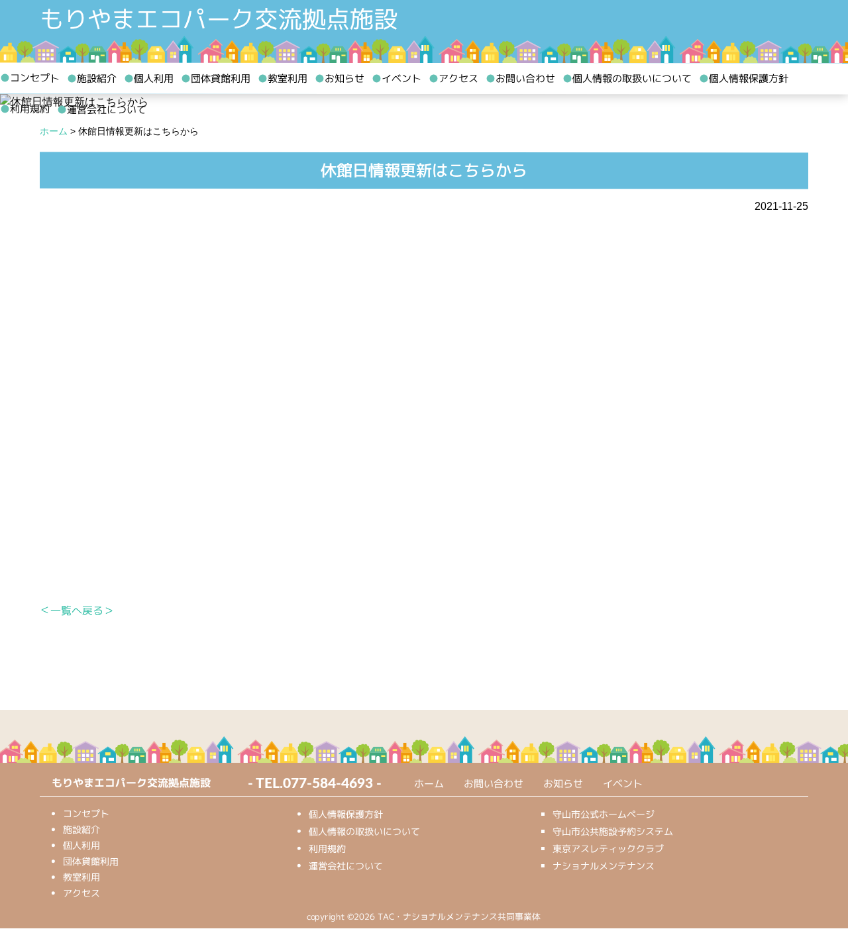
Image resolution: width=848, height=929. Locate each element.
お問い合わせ (520, 78)
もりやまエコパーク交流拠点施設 (219, 19)
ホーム (429, 784)
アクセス (453, 78)
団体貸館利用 (215, 78)
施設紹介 (92, 78)
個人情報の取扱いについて (627, 78)
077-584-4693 (328, 784)
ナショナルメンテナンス (604, 865)
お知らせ (339, 78)
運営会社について (101, 110)
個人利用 (149, 78)
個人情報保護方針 (743, 78)
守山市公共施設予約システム (613, 831)
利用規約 (25, 109)
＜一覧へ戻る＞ (77, 610)
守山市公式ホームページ (604, 814)
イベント (396, 78)
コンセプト (30, 78)
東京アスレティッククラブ (608, 848)
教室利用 (282, 78)
